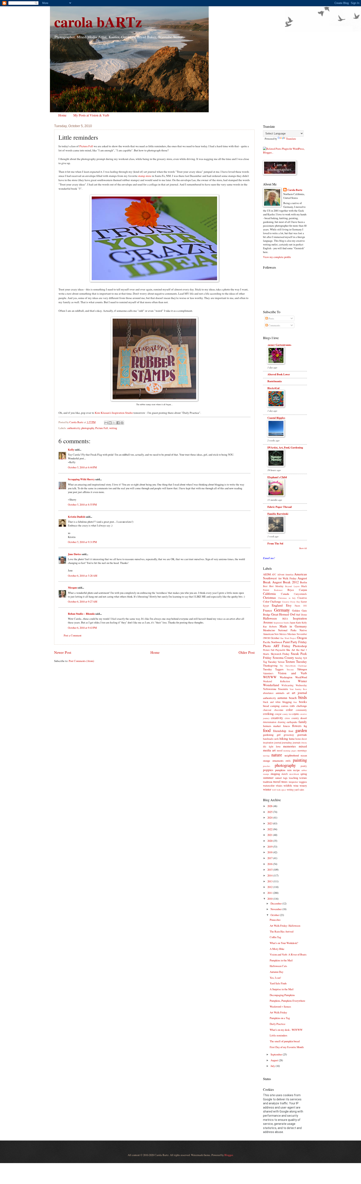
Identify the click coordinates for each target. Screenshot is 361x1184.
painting (300, 760)
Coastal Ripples (276, 418)
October (275, 638)
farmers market (272, 726)
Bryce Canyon (297, 590)
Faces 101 (301, 605)
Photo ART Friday (276, 646)
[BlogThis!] (110, 423)
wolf (274, 789)
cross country (292, 718)
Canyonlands (300, 593)
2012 (270, 887)
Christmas (269, 597)
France (267, 610)
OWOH (266, 638)
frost (291, 731)
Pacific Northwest (272, 642)
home (292, 739)
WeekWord (301, 677)
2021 (270, 835)
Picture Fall (86, 146)
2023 (270, 823)
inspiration (268, 742)
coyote (295, 714)
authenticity (73, 428)
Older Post (247, 652)
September (277, 1054)
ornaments (277, 761)
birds (302, 697)
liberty (304, 742)
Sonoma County (283, 657)
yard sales (299, 789)
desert (303, 718)
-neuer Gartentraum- (279, 345)
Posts (271, 318)
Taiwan (281, 661)
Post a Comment (72, 635)
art (288, 693)
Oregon (302, 638)
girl (279, 735)
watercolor (269, 785)
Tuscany (290, 669)
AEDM (267, 574)
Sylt (305, 657)
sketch (284, 773)
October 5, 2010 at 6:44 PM (82, 467)
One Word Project (288, 638)
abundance (268, 693)
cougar (278, 713)
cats (292, 706)
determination (269, 722)
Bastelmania (274, 381)
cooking (268, 713)
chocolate (278, 709)
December (276, 903)
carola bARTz (98, 21)
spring (303, 774)
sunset (278, 778)
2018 (270, 852)
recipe (296, 770)
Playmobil (280, 649)
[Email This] (106, 423)
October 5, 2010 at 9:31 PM (82, 542)
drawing (282, 722)
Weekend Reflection (276, 681)
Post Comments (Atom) (81, 661)
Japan (292, 622)
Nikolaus (291, 634)
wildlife (287, 785)
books (303, 702)
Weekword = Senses (280, 1006)
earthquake (292, 722)
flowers (296, 726)
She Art (290, 650)
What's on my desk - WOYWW (286, 1030)
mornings (302, 750)
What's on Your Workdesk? (284, 943)
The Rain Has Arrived (281, 931)
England (277, 605)
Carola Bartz (294, 190)
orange (266, 761)
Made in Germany (293, 626)
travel (276, 781)
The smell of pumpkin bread (285, 1041)
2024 (270, 817)
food (267, 730)
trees (284, 781)
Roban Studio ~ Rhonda (81, 614)
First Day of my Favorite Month (287, 1047)
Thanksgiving (270, 665)
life (264, 746)
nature (276, 755)
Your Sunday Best (298, 689)
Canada (285, 594)
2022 (270, 829)
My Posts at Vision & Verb (91, 115)
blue (295, 702)
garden (301, 730)
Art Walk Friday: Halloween (285, 925)
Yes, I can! (275, 978)
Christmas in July (287, 597)
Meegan (72, 587)
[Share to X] (114, 423)
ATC (274, 574)
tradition (267, 782)
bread (266, 706)
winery (303, 785)
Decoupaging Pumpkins (282, 995)
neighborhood (292, 755)
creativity (277, 718)
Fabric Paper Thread (279, 507)
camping (275, 706)
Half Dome (301, 614)
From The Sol (275, 543)
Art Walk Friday (287, 578)
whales (279, 785)
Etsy (289, 605)
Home (62, 115)
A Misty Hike (277, 949)
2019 (270, 846)
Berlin (303, 582)
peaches (266, 766)
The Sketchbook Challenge (293, 665)
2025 (270, 812)
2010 (270, 898)
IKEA (285, 618)
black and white (272, 702)
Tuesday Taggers (273, 669)
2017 (270, 858)
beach (293, 698)
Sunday (298, 657)
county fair (287, 714)
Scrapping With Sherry (81, 479)
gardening (268, 735)
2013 (270, 881)
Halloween (270, 618)
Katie (298, 622)
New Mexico (280, 634)
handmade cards (271, 738)
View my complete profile (277, 257)
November (302, 634)
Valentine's (268, 673)
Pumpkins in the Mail (281, 960)
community (301, 709)
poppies (268, 770)
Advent (280, 574)
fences (286, 726)
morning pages (289, 750)
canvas (284, 706)
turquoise (293, 781)
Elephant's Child (277, 477)
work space (281, 789)
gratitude (302, 735)
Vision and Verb (292, 673)
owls (288, 761)
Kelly (71, 449)
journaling (287, 742)
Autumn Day (276, 972)
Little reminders (278, 1035)
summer (268, 777)
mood (279, 750)
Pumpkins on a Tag (280, 1018)
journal (277, 742)
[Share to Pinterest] (122, 423)
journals (297, 742)
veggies (303, 782)
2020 (270, 841)
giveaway (289, 735)
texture (303, 778)
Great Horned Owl (283, 614)
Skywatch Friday (280, 654)
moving (266, 755)
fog (305, 726)
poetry (304, 766)
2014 (270, 875)
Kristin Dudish (76, 517)
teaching (293, 778)
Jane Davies (74, 554)
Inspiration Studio (281, 622)
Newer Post (62, 652)
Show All (303, 548)
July (273, 1066)
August (275, 1060)
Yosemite (283, 689)
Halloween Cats (278, 966)
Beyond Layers (292, 586)
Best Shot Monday (273, 586)
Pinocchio (275, 920)
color (289, 710)
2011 (270, 893)
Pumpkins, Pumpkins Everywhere (287, 1001)
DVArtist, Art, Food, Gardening (285, 447)
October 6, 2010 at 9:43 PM (82, 628)
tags (285, 778)
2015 (270, 869)
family (303, 722)
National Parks (287, 630)
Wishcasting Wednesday (294, 685)
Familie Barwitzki (277, 514)
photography (87, 428)
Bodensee (278, 590)
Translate (291, 138)
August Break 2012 (285, 582)
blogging (287, 702)
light (271, 746)
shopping (275, 774)
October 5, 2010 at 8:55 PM (82, 504)
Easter (304, 601)
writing (113, 428)
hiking (284, 738)
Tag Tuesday (270, 662)
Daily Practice (277, 1024)
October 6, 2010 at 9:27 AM (82, 601)
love (278, 746)
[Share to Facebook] (118, 423)
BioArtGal (273, 388)
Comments (274, 325)
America (289, 574)
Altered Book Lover (278, 374)
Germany (282, 610)
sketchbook (294, 774)
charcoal (267, 709)
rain (289, 770)
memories (289, 746)
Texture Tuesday (296, 661)
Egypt (266, 605)
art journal (299, 693)
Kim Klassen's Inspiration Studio (114, 413)
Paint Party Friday (295, 642)
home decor (301, 738)
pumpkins (280, 770)
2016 (270, 864)
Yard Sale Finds (278, 983)
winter (267, 789)
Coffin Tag (275, 937)
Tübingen (302, 669)
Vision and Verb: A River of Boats (288, 954)
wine (296, 785)
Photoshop (300, 646)
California (269, 593)
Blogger (228, 1155)
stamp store (144, 176)
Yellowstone (269, 689)
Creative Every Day (291, 601)
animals (280, 693)
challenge (301, 706)
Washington (286, 677)
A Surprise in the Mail (282, 989)
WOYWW (270, 677)
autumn (282, 698)
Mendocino (269, 630)
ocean (304, 755)
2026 (270, 806)
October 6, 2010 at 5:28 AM (82, 575)
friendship (279, 731)
